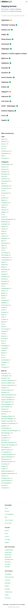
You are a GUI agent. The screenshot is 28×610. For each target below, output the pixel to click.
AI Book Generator (9, 577)
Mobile (3, 295)
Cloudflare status (9, 550)
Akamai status (8, 554)
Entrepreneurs (5, 459)
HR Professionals (6, 402)
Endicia (4, 87)
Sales (2, 233)
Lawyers (3, 466)
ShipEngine (5, 49)
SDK (2, 156)
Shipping (3, 283)
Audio (2, 314)
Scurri (3, 115)
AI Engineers (4, 437)
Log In (6, 533)
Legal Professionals (6, 457)
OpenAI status (8, 552)
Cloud (2, 176)
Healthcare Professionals (8, 423)
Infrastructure (5, 151)
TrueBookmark (8, 592)
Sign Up (7, 530)
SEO (2, 355)
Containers (4, 362)
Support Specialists (6, 399)
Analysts (3, 387)
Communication (5, 164)
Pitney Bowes (6, 39)
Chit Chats (5, 101)
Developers (4, 373)
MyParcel (4, 58)
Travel (3, 333)
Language (4, 348)
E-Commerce (5, 188)
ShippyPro (5, 92)
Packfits (7, 595)
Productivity (4, 193)
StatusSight (7, 583)
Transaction (4, 367)
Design (3, 248)
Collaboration (5, 186)
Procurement (5, 329)
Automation (4, 224)
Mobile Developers (6, 471)
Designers (4, 426)
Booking (3, 279)
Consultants (4, 488)
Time (2, 343)
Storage (3, 274)
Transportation (5, 260)
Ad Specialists (5, 428)
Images (3, 307)
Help (6, 517)
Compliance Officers (7, 416)
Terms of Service (9, 520)
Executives (4, 435)
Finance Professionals (7, 380)
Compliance (4, 202)
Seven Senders (6, 77)
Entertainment (5, 257)
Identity (3, 293)
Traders (3, 468)
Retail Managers (5, 433)
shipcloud (4, 96)
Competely (7, 580)
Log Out (7, 536)
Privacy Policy (8, 523)
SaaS (2, 139)
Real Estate (4, 269)
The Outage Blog (9, 514)
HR (2, 190)
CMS (2, 298)
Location (3, 319)
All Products (8, 598)
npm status (7, 564)
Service (3, 144)
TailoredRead (8, 574)
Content (3, 205)
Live (2, 357)
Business (3, 198)
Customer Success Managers (9, 430)
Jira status (7, 566)
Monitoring (4, 221)
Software (3, 331)
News (2, 364)
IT (1, 195)
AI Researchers (5, 478)
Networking (4, 243)
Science (3, 336)
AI (1, 214)
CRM (2, 207)
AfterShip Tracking (8, 25)
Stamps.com (5, 30)
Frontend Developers (7, 454)
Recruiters (4, 440)
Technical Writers (6, 480)
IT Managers (4, 375)
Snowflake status (9, 559)
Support (3, 226)
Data (2, 183)
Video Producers (6, 449)
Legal (2, 262)
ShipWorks (5, 63)
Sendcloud (5, 44)
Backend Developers (7, 461)
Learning (3, 210)
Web (2, 240)
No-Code (3, 338)
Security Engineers (6, 383)
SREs (2, 414)
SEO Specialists (5, 483)
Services (7, 511)
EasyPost (4, 73)
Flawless (7, 586)
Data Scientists (5, 406)
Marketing (4, 174)
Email (2, 231)
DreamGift (7, 589)
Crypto (3, 217)
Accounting (4, 252)
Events (3, 271)
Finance (3, 167)
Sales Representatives (7, 395)
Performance (5, 305)
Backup (3, 322)
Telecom (3, 236)
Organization (4, 153)
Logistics (3, 212)
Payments (4, 179)
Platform (3, 141)
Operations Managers (7, 418)
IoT (2, 250)
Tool (2, 146)
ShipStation (5, 20)
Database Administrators (8, 473)
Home (6, 508)
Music (3, 341)
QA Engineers (5, 447)
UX (2, 324)
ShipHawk (5, 82)
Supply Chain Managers (8, 445)
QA (2, 286)
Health (3, 200)
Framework (4, 158)
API (2, 148)
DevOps (3, 229)
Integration (4, 238)
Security (3, 169)
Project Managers (6, 404)
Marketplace (4, 345)
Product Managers (6, 397)
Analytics (3, 171)
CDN (2, 317)
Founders (4, 485)
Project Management (7, 219)
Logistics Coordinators (7, 421)
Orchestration (5, 360)
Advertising (4, 300)
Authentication (5, 288)
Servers (3, 291)
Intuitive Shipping (7, 111)
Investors (3, 476)
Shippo (3, 34)
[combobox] (14, 15)
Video (2, 245)
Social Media (4, 255)
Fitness (3, 350)
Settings (7, 542)
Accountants (4, 411)
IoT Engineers (5, 452)
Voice (2, 326)
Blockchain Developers (7, 442)
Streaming (4, 281)
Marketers (4, 378)
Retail (2, 267)
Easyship (4, 68)
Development (5, 181)
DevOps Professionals (7, 385)
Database (3, 302)
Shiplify (4, 120)
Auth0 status (8, 561)
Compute (3, 312)
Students (3, 409)
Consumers (4, 464)
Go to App (7, 539)
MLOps (3, 353)
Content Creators (6, 390)
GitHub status (8, 557)
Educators (4, 392)
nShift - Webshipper (8, 106)
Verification (4, 276)
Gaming (3, 264)
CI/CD (3, 310)
